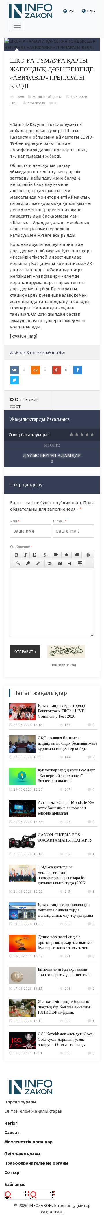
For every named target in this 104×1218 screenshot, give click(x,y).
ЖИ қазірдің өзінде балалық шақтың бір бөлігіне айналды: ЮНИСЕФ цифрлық (64, 1007)
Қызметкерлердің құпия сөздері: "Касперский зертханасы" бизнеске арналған (66, 775)
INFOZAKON (40, 1205)
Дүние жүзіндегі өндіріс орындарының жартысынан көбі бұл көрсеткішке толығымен (66, 942)
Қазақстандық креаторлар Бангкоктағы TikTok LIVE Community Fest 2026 (61, 710)
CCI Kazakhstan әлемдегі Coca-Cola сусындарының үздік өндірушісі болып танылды (66, 1039)
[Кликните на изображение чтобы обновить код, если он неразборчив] (66, 651)
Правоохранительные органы (36, 1163)
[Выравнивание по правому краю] (76, 555)
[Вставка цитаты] (60, 563)
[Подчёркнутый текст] (34, 555)
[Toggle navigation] (17, 25)
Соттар (11, 1172)
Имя (14, 521)
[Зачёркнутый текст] (45, 555)
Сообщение (21, 546)
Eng (91, 11)
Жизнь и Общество (47, 96)
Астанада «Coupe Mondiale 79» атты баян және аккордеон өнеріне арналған (66, 807)
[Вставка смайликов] (88, 555)
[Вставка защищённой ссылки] (28, 563)
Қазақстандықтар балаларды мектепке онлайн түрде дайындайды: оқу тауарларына (65, 910)
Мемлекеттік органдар (28, 1141)
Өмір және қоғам (22, 1154)
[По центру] (66, 555)
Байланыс (14, 1184)
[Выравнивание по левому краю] (56, 555)
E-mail (59, 521)
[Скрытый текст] (49, 563)
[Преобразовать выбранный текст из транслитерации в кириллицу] (70, 563)
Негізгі (11, 1123)
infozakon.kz (36, 103)
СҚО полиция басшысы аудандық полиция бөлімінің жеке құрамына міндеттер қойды (67, 743)
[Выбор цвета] (38, 563)
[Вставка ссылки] (18, 563)
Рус (72, 11)
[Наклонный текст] (25, 555)
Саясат (11, 1132)
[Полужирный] (16, 555)
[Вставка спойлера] (80, 563)
